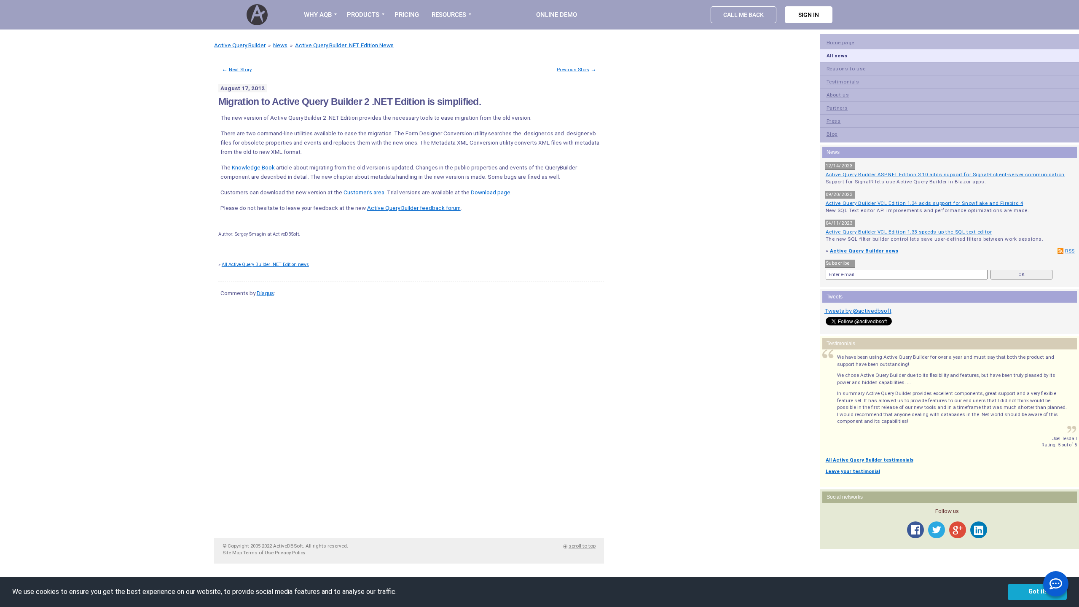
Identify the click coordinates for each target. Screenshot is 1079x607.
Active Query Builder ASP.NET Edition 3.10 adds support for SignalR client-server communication (945, 174)
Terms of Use (258, 553)
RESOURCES (449, 15)
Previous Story (573, 70)
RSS (1070, 251)
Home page (840, 43)
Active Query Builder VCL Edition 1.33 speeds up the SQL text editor (909, 232)
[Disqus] (409, 409)
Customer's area (364, 192)
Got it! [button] (1037, 591)
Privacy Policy (290, 553)
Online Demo (556, 15)
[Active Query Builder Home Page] (258, 14)
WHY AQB (318, 15)
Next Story (240, 70)
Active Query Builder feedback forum (414, 207)
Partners (837, 108)
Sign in (808, 14)
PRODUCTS (363, 15)
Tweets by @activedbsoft (857, 310)
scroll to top (582, 546)
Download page (490, 192)
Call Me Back (743, 14)
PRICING (407, 15)
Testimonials (843, 82)
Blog (832, 134)
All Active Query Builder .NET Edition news (265, 264)
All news (837, 56)
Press (834, 121)
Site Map (232, 553)
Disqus (265, 293)
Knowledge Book (253, 167)
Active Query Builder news (864, 251)
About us (838, 95)
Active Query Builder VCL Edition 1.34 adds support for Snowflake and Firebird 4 (924, 203)
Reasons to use (846, 69)
